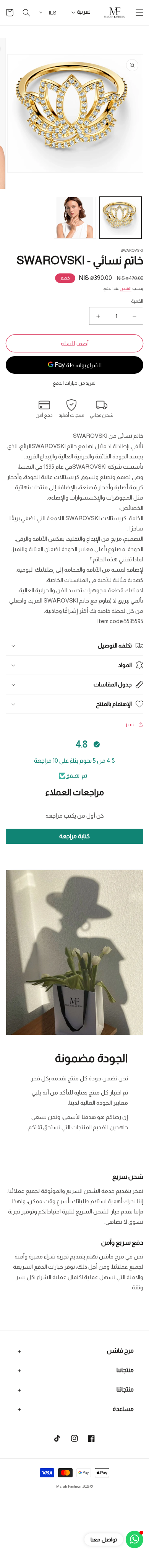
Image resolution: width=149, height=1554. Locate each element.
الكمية (137, 301)
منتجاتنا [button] (125, 1370)
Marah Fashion (68, 1486)
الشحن (125, 288)
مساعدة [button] (123, 1409)
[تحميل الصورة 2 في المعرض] (75, 218)
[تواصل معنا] (134, 1539)
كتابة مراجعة (74, 836)
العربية (84, 12)
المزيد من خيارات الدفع (75, 383)
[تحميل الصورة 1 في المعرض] (121, 218)
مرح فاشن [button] (120, 1350)
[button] (139, 12)
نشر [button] (129, 724)
